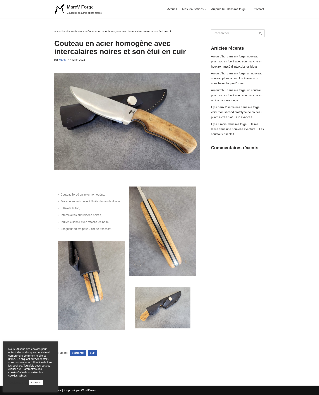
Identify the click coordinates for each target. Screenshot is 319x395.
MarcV (62, 59)
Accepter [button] (36, 382)
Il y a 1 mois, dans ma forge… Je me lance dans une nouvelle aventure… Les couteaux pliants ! (237, 129)
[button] (205, 9)
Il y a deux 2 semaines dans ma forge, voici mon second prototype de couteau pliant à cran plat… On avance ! (236, 112)
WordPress (88, 390)
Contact (259, 9)
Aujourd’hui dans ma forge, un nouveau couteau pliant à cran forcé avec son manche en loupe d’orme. (237, 78)
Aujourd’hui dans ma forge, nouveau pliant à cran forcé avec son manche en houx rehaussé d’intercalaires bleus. (236, 61)
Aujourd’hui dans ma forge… (230, 9)
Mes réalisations (75, 31)
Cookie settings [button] (18, 382)
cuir (92, 353)
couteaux (78, 353)
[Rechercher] (260, 33)
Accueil (172, 9)
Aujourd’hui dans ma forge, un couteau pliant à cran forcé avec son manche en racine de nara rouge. (236, 95)
